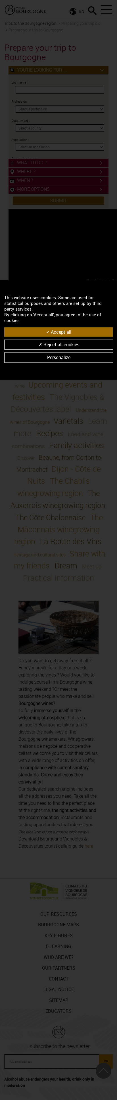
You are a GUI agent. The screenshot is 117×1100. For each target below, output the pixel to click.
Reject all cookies (60, 344)
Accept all (60, 332)
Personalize (58, 357)
